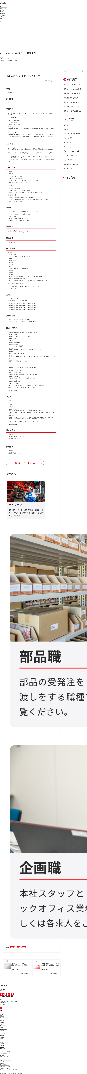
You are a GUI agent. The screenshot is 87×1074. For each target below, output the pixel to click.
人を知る (2, 1024)
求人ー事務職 (68, 160)
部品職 (24, 947)
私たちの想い (3, 7)
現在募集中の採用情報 (71, 164)
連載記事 (2, 1047)
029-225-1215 (4, 1002)
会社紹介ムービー (4, 1027)
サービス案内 (3, 8)
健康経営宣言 (3, 1063)
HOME (1, 57)
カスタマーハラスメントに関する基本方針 (10, 1069)
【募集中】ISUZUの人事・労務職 (74, 84)
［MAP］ (37, 211)
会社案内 (2, 11)
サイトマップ (3, 1061)
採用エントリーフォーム (25, 463)
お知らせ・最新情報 (5, 58)
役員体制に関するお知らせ (73, 106)
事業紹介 (2, 1035)
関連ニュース (68, 169)
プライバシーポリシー (5, 1060)
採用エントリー (4, 18)
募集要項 (2, 1030)
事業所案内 (2, 13)
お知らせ (67, 125)
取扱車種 (2, 1037)
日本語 (18, 947)
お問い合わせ (3, 16)
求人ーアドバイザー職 (71, 151)
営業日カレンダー (4, 15)
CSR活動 (2, 1045)
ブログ (66, 129)
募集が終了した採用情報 (72, 133)
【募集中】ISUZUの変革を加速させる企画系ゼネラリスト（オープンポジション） (74, 93)
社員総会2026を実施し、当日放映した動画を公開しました (74, 98)
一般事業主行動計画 (5, 1068)
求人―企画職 (68, 138)
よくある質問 (3, 1029)
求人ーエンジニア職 (70, 155)
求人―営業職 (68, 142)
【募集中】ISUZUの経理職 (72, 89)
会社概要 (2, 1043)
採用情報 (2, 10)
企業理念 (2, 1016)
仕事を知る (2, 1022)
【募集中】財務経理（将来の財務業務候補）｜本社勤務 (74, 102)
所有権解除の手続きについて (7, 1066)
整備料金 (2, 1038)
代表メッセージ (4, 1017)
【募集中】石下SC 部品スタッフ (74, 111)
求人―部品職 (68, 147)
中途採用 (12, 947)
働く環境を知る (13, 288)
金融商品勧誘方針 (4, 1065)
